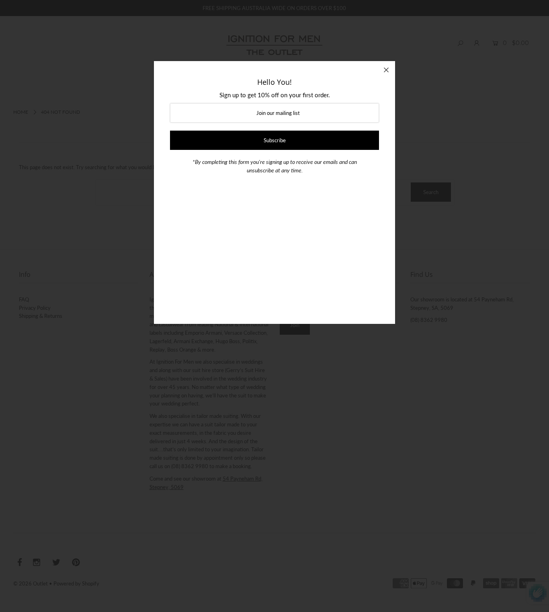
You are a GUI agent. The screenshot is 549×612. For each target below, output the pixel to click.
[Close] (386, 70)
